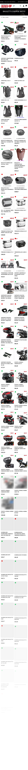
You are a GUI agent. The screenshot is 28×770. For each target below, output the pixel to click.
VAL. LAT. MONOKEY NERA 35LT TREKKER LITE (7, 211)
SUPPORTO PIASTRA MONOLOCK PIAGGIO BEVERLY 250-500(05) (19, 319)
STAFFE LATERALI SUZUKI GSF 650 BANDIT (20, 406)
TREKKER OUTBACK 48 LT (20, 231)
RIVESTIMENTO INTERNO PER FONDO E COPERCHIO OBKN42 (7, 702)
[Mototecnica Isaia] (6, 6)
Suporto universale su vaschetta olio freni (19, 274)
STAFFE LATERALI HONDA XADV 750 (20, 491)
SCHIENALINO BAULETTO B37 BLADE (7, 658)
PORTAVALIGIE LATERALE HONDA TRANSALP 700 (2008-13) (20, 747)
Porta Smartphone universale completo (7, 746)
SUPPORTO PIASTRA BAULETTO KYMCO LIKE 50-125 (7, 364)
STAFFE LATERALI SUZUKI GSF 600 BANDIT (7, 427)
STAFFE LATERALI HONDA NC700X (20, 512)
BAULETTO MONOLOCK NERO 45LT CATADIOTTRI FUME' (7, 142)
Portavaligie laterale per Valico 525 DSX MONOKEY (20, 725)
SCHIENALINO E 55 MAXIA (20, 554)
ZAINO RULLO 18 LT (5, 80)
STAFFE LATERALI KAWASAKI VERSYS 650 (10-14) (6, 449)
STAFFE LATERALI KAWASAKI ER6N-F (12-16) (7, 470)
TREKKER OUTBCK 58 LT (20, 210)
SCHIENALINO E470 (5, 554)
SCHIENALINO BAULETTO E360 (7, 637)
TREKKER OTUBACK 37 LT (7, 252)
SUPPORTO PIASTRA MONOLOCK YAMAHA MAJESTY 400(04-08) (6, 319)
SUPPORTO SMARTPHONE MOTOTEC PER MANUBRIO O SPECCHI (7, 60)
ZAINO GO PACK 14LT (19, 80)
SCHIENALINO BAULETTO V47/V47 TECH (7, 574)
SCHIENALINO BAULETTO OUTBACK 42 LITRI (20, 595)
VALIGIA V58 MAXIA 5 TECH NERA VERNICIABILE (20, 188)
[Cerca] (20, 6)
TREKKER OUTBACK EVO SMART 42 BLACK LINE (7, 232)
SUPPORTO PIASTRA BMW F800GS (20, 340)
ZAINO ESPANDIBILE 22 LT (20, 100)
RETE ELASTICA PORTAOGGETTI (18, 701)
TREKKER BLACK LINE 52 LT (20, 253)
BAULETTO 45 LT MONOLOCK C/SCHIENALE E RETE (7, 189)
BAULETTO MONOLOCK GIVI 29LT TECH (6, 163)
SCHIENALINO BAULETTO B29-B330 (20, 658)
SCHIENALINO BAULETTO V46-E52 (20, 574)
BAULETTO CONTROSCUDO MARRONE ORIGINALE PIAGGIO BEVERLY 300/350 (19, 165)
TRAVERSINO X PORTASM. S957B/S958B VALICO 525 (7, 273)
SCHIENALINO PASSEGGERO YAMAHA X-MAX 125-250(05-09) (7, 534)
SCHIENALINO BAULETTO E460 (7, 616)
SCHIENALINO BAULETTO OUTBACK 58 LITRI (7, 595)
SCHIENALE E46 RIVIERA (20, 678)
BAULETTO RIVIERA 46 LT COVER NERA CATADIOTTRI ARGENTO (20, 37)
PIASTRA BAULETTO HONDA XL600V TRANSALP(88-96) (6, 37)
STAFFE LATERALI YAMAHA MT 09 (18, 363)
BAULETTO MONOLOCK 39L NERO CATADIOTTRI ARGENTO (20, 142)
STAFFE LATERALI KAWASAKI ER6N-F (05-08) (20, 470)
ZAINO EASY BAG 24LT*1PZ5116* (5, 120)
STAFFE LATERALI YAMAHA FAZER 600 (19, 385)
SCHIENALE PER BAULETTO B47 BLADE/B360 (5, 680)
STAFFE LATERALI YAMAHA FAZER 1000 (6, 406)
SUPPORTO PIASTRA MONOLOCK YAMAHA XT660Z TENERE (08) (19, 297)
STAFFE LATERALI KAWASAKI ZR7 (18, 427)
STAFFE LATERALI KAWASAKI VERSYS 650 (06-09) (19, 449)
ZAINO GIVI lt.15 (5, 100)
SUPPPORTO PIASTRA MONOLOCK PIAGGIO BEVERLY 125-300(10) (6, 297)
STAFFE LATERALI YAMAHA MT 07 (5, 385)
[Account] (24, 6)
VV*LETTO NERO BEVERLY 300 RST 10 (20, 120)
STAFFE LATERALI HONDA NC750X (7, 512)
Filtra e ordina (5, 17)
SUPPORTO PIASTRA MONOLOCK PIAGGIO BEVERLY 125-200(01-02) (7, 341)
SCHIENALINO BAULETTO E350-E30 (20, 637)
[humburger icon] (14, 5)
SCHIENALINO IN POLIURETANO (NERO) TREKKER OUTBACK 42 (19, 534)
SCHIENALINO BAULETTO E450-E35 (20, 616)
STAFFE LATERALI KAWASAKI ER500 (5, 491)
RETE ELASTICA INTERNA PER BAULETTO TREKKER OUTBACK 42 (7, 725)
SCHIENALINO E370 (19, 58)
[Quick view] (12, 22)
